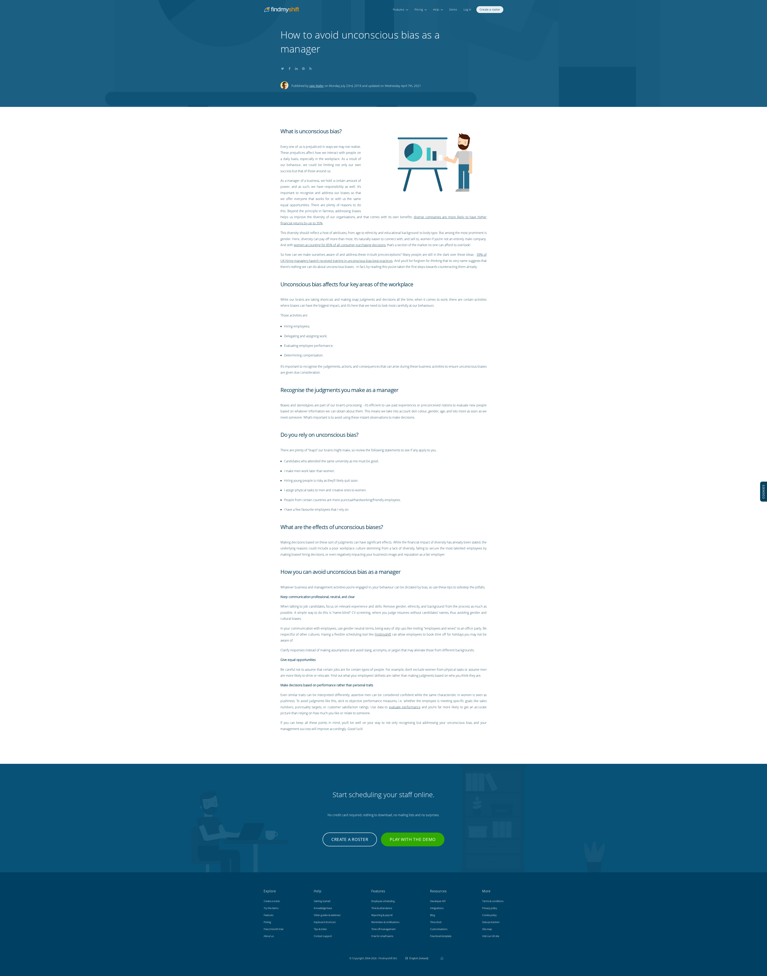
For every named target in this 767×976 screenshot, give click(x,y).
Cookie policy (489, 915)
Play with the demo (413, 839)
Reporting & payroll (381, 915)
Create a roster (490, 9)
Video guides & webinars (327, 915)
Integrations (436, 908)
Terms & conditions (492, 901)
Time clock (435, 922)
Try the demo (271, 908)
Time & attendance (381, 908)
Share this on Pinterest (303, 68)
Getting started (322, 901)
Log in (467, 9)
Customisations (438, 929)
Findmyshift (383, 634)
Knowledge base (323, 908)
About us (269, 936)
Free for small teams (382, 936)
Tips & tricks (320, 929)
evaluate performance (404, 707)
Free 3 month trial (273, 929)
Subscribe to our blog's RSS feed (310, 68)
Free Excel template (440, 936)
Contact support (323, 936)
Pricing (418, 9)
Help (436, 9)
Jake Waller (316, 86)
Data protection (491, 922)
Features (398, 9)
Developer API (438, 901)
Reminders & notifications (385, 922)
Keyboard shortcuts (325, 922)
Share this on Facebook (289, 68)
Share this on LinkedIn (296, 68)
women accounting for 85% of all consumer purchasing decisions (339, 245)
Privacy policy (489, 908)
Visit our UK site (490, 936)
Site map (487, 929)
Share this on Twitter (282, 68)
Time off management (383, 929)
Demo (453, 9)
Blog (432, 915)
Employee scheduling (383, 901)
